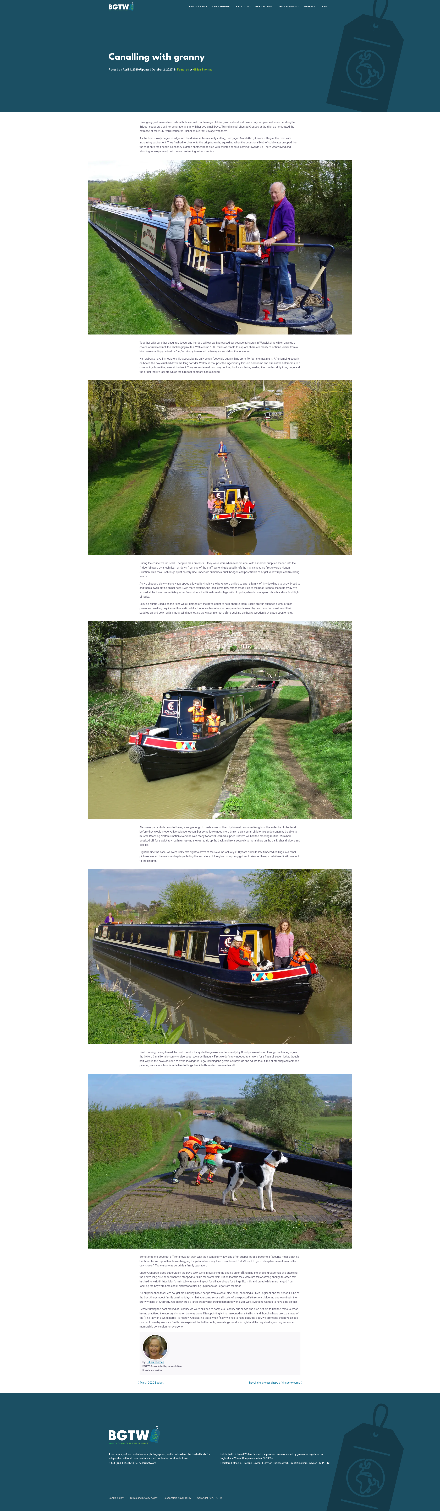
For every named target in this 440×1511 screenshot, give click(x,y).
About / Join (197, 7)
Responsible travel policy (177, 1498)
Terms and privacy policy (143, 1498)
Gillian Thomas (202, 69)
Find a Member (221, 7)
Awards (308, 7)
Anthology (243, 7)
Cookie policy (116, 1498)
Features (183, 69)
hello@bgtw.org (147, 1463)
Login (323, 7)
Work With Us (263, 7)
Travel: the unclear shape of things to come (275, 1382)
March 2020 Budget (151, 1382)
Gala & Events (288, 7)
